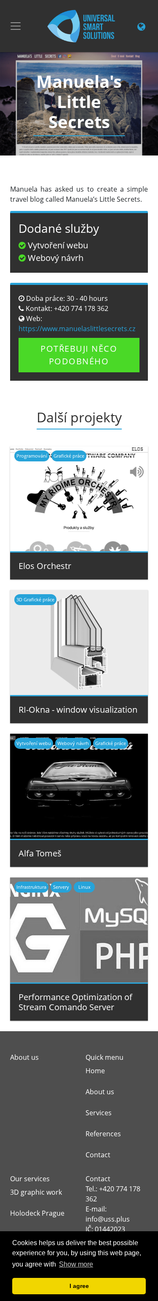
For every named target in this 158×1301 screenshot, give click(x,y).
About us (100, 1091)
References (103, 1133)
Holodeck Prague (37, 1213)
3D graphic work (36, 1192)
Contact (98, 1154)
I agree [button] (79, 1286)
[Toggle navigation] (15, 26)
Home (95, 1070)
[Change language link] (141, 27)
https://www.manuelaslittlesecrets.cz (77, 328)
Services (99, 1112)
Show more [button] (76, 1264)
